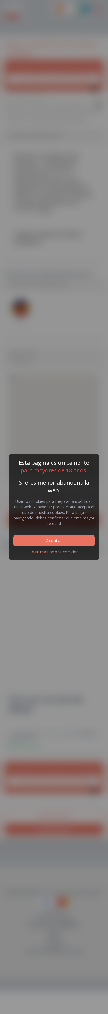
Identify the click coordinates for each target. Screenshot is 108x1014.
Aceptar (54, 541)
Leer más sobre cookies (54, 552)
